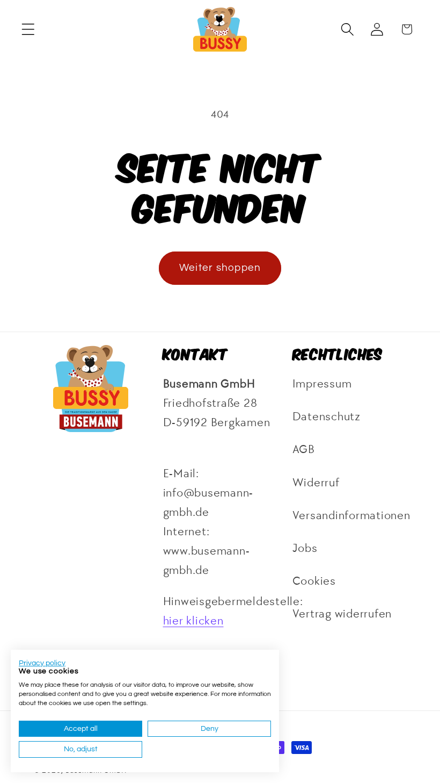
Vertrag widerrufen (342, 614)
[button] (28, 29)
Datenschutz (326, 417)
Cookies (314, 581)
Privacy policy (42, 663)
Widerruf (316, 483)
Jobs (305, 548)
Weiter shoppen (220, 268)
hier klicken (193, 621)
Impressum (322, 384)
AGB (303, 449)
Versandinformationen (351, 515)
